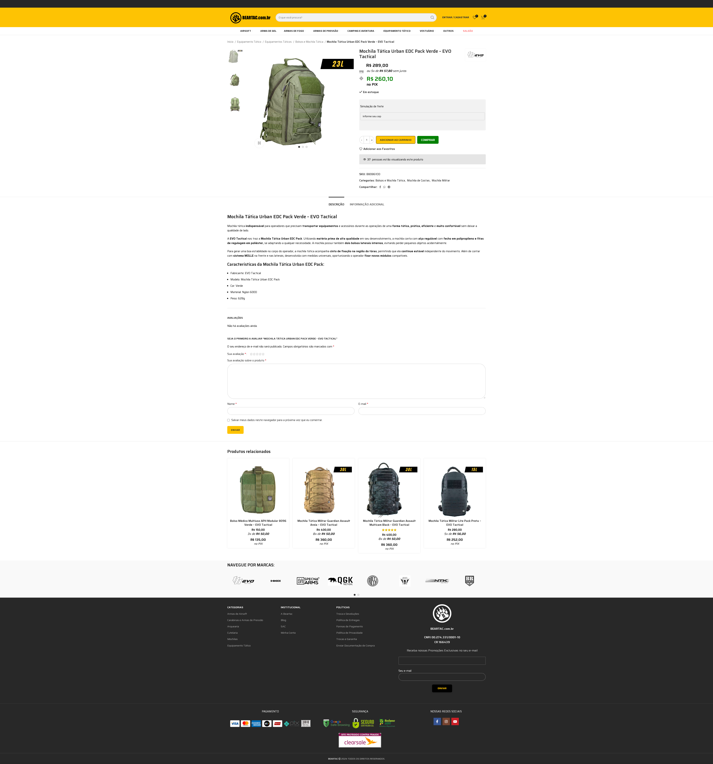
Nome (232, 404)
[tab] (336, 202)
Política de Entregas (348, 620)
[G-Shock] (276, 581)
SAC (283, 626)
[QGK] (340, 581)
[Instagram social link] (446, 721)
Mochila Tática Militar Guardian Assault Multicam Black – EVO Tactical (389, 523)
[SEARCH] (432, 17)
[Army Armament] (405, 581)
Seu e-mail (404, 671)
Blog (283, 620)
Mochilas (232, 639)
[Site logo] (250, 17)
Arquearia (233, 626)
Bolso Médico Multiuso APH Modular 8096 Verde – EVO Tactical (258, 523)
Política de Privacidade (349, 633)
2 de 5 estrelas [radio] (254, 354)
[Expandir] (259, 143)
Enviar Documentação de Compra (355, 645)
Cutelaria (232, 633)
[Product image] (258, 489)
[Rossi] (372, 581)
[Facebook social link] (380, 187)
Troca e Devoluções (347, 614)
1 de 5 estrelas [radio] (251, 354)
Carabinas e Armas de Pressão (245, 620)
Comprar (428, 140)
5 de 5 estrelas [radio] (263, 354)
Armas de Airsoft (237, 614)
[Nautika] (437, 581)
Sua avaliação (236, 353)
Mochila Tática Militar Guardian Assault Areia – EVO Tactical (323, 523)
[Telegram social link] (389, 187)
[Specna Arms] (308, 581)
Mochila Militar (441, 180)
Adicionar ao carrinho (395, 140)
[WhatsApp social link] (384, 187)
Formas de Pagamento (349, 626)
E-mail (363, 404)
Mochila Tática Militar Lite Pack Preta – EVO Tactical (455, 523)
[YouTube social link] (455, 721)
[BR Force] (469, 581)
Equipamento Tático (249, 42)
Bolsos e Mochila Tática (309, 42)
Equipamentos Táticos (278, 42)
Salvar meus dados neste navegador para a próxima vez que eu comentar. (277, 420)
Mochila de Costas (418, 180)
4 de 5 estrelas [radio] (260, 354)
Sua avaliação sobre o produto (246, 360)
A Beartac (286, 614)
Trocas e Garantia (346, 639)
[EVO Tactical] (243, 581)
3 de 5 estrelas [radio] (257, 354)
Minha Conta (288, 633)
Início (230, 42)
